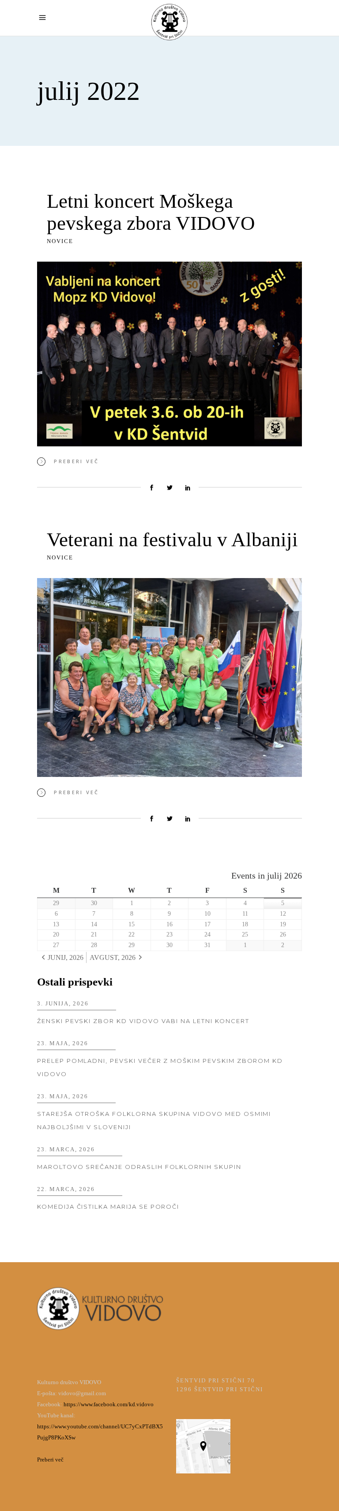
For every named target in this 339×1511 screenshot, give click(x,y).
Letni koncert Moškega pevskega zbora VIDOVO (151, 212)
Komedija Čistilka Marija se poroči (108, 1206)
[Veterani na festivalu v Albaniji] (169, 677)
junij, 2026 (65, 957)
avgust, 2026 (113, 957)
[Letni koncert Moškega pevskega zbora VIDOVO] (169, 354)
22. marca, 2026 (66, 1189)
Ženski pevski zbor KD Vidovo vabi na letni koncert (143, 1020)
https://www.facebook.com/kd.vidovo (109, 1404)
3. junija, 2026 (63, 1003)
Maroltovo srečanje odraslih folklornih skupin (139, 1166)
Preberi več (50, 1459)
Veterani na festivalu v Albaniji (172, 540)
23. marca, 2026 (66, 1149)
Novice (60, 241)
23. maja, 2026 (62, 1043)
